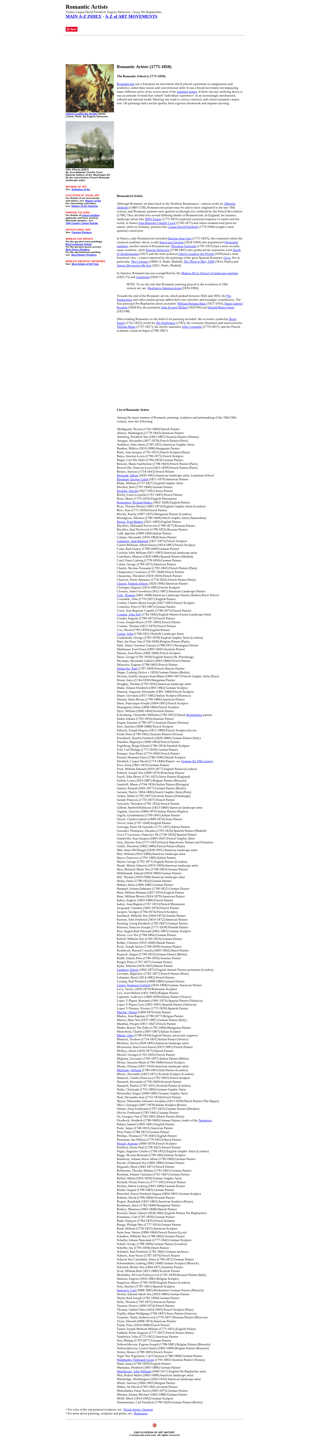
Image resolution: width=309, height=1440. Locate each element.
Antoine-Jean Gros (180, 238)
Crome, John (125, 634)
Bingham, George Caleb (132, 479)
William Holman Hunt (191, 303)
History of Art (93, 200)
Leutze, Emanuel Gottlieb (133, 985)
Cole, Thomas (126, 595)
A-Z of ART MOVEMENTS (131, 16)
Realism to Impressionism (164, 288)
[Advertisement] (153, 50)
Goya (227, 257)
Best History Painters (84, 254)
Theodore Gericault (183, 246)
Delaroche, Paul (127, 668)
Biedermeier (194, 715)
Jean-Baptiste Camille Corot (157, 223)
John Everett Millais (174, 307)
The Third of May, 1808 (199, 261)
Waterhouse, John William (134, 1371)
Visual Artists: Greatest (138, 1409)
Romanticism (125, 84)
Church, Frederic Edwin (132, 583)
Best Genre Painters (78, 249)
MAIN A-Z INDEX (83, 16)
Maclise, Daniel (127, 1012)
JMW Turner (153, 219)
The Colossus (139, 261)
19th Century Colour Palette (82, 223)
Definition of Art (81, 189)
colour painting (90, 215)
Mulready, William (129, 1070)
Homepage (141, 1413)
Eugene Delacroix (157, 250)
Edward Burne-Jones (221, 307)
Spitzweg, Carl (126, 1290)
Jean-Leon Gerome (171, 242)
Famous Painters (82, 232)
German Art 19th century (197, 761)
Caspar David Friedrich (183, 227)
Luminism (142, 277)
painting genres (187, 91)
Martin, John (125, 1035)
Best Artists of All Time (85, 264)
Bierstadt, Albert (127, 475)
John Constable (192, 327)
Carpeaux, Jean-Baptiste (132, 541)
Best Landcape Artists (79, 244)
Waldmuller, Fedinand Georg (135, 1360)
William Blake (126, 327)
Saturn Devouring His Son (134, 265)
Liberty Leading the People (81, 113)
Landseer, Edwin (127, 970)
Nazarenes (205, 1120)
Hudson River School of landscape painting (209, 273)
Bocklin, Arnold (127, 491)
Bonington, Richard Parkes (134, 502)
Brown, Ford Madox (130, 522)
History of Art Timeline (84, 206)
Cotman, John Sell (129, 614)
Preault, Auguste (127, 1143)
